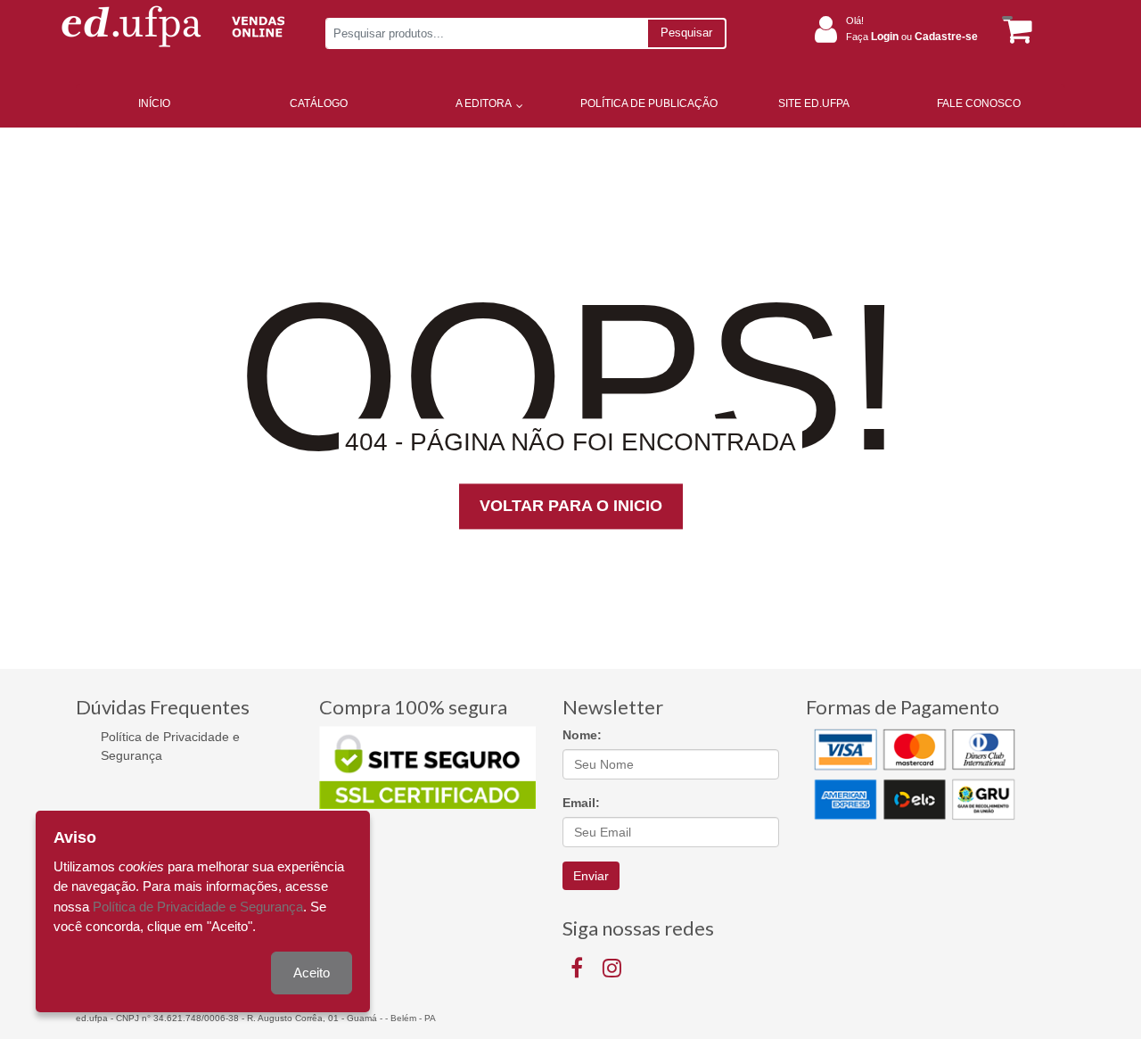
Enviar (591, 876)
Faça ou (912, 36)
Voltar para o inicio (571, 506)
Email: (581, 803)
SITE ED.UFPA (814, 103)
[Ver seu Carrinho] (1014, 29)
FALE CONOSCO (979, 103)
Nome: (582, 735)
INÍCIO (154, 103)
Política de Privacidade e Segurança (170, 746)
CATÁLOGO (319, 103)
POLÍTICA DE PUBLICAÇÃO (649, 103)
